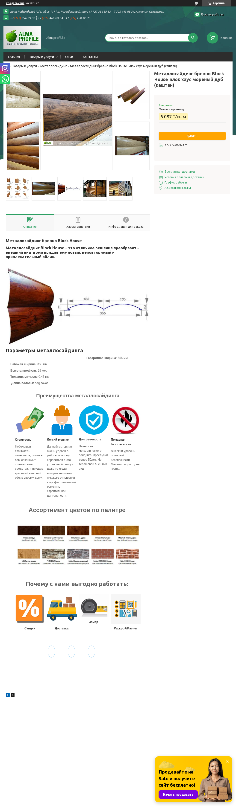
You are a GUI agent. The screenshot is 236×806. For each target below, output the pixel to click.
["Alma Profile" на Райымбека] (22, 37)
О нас (69, 56)
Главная (14, 56)
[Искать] (193, 38)
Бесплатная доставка (180, 171)
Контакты (90, 56)
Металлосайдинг (53, 66)
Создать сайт (15, 3)
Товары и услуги (41, 56)
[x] (13, 696)
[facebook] (8, 696)
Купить (192, 136)
